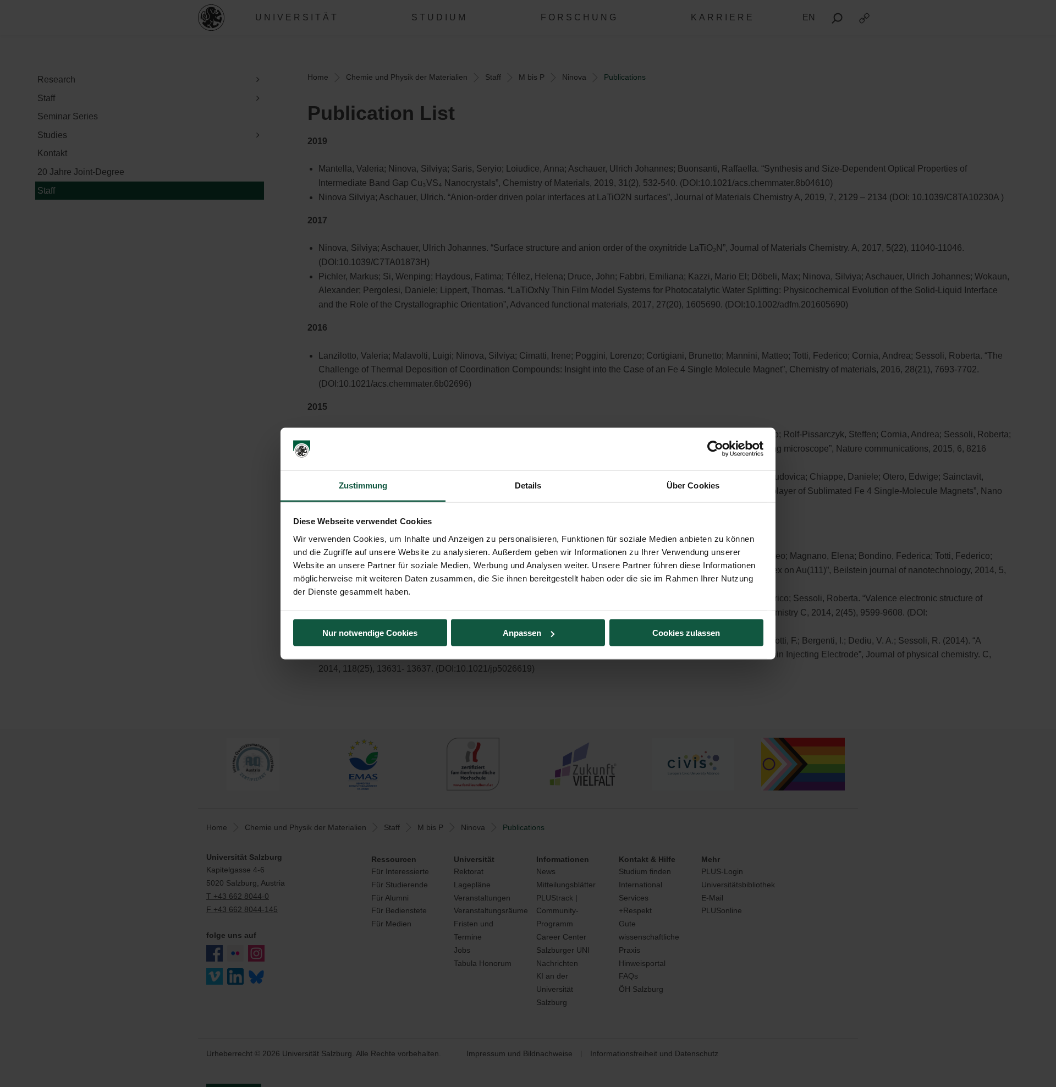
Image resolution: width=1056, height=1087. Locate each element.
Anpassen (522, 633)
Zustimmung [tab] (363, 485)
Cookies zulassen (686, 633)
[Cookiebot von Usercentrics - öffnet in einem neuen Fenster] (715, 449)
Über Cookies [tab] (693, 485)
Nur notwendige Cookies (369, 633)
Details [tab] (528, 485)
